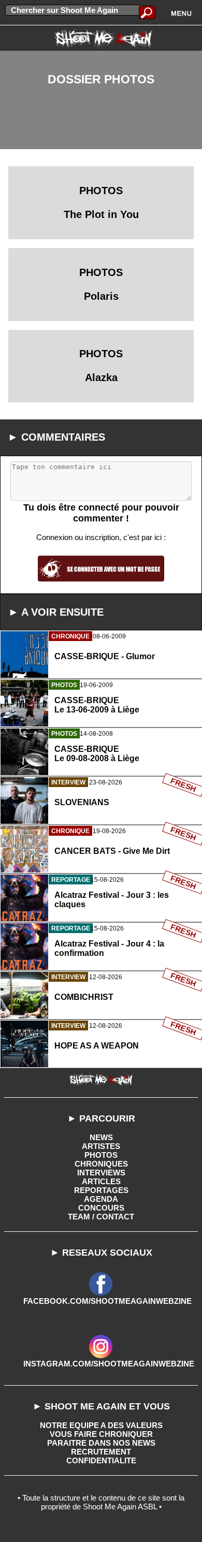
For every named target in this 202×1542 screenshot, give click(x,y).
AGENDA (101, 1199)
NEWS (101, 1137)
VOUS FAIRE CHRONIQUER (101, 1434)
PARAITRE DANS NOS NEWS (101, 1442)
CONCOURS (101, 1207)
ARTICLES (101, 1181)
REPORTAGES (101, 1190)
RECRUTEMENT (101, 1451)
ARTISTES (101, 1146)
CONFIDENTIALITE (101, 1460)
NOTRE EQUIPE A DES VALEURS (101, 1425)
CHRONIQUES (101, 1163)
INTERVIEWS (101, 1172)
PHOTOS (101, 1155)
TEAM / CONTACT (101, 1216)
